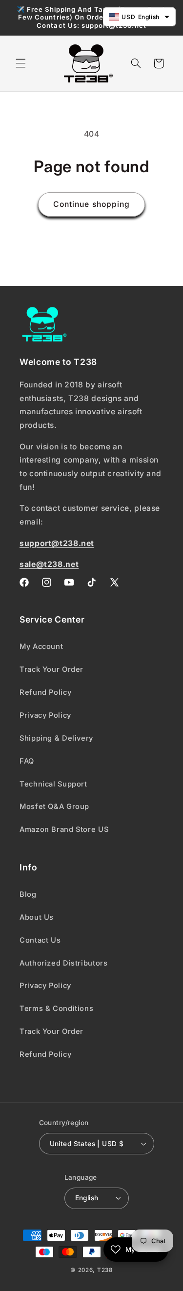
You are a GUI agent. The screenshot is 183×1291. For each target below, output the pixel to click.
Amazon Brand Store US (64, 829)
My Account (41, 646)
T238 (105, 1270)
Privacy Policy (45, 715)
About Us (37, 917)
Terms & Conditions (56, 1008)
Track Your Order (51, 669)
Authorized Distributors (64, 963)
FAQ (27, 761)
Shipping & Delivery (56, 738)
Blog (28, 894)
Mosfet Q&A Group (54, 806)
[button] (20, 63)
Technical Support (53, 784)
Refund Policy (45, 692)
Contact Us (40, 940)
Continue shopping (91, 204)
